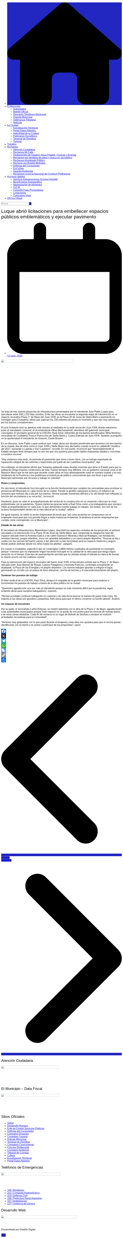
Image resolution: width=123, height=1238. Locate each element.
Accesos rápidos (16, 176)
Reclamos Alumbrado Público (29, 160)
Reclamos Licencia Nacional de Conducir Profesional (41, 174)
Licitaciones (19, 193)
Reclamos (12, 147)
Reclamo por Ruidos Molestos (29, 163)
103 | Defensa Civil (17, 1195)
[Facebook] (61, 631)
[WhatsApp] (61, 645)
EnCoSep (18, 168)
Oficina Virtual (14, 198)
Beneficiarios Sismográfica (27, 182)
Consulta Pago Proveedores (28, 190)
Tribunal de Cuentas (18, 1152)
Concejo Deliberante (18, 1147)
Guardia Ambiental (23, 171)
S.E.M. (16, 187)
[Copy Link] (61, 655)
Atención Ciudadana (24, 149)
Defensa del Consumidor (26, 165)
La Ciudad (12, 125)
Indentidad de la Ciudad (26, 133)
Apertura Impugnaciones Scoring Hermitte (35, 179)
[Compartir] (61, 660)
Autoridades (19, 109)
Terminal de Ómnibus (24, 138)
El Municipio (13, 106)
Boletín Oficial (20, 111)
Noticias (17, 122)
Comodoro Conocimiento (20, 1144)
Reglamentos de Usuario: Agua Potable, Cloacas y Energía (44, 155)
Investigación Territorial (25, 128)
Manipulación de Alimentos (27, 184)
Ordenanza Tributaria (24, 120)
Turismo (17, 141)
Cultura (11, 1155)
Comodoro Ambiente (18, 1150)
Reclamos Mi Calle (23, 152)
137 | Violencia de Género (21, 1203)
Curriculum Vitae (22, 195)
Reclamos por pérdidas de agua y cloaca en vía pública (42, 157)
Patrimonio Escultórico (25, 136)
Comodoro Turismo (17, 1136)
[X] (61, 636)
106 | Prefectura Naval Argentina (24, 1198)
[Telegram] (61, 640)
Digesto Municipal (22, 117)
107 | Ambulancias (17, 1201)
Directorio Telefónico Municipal (29, 114)
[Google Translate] (61, 650)
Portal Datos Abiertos (24, 130)
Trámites (11, 144)
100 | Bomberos (15, 1190)
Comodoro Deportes (18, 1134)
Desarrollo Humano (17, 1125)
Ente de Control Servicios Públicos (25, 1128)
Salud (10, 1123)
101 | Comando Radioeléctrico (23, 1193)
